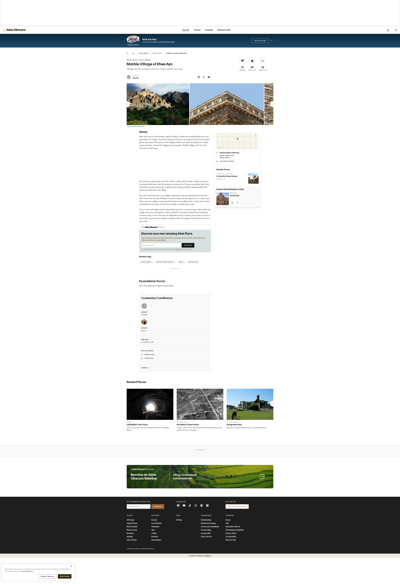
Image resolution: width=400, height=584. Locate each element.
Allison (143, 331)
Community (206, 515)
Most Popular (132, 526)
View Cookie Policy (27, 571)
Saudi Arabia (234, 195)
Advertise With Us (233, 526)
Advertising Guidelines (235, 530)
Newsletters (156, 540)
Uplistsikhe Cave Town (137, 424)
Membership (206, 520)
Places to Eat (132, 530)
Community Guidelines (210, 526)
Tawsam (135, 78)
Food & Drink (156, 523)
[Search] (396, 30)
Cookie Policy (231, 536)
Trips (178, 515)
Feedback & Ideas (208, 523)
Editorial (155, 515)
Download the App (238, 506)
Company (230, 515)
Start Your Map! (260, 41)
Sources (144, 368)
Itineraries (155, 526)
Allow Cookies (64, 576)
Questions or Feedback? (200, 555)
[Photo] (253, 178)
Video (153, 533)
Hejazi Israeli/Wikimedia (136, 126)
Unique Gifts (206, 533)
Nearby (130, 536)
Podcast (154, 536)
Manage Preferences (47, 576)
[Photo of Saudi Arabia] (222, 199)
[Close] (71, 566)
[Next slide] (273, 104)
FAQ (227, 523)
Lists (153, 530)
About (228, 520)
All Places (130, 520)
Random (130, 533)
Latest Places (132, 523)
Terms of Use (189, 249)
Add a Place (132, 540)
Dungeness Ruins (234, 424)
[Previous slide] (127, 104)
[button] (242, 61)
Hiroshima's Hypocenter (188, 424)
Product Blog (206, 530)
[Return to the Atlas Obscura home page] (14, 30)
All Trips (179, 520)
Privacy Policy (179, 249)
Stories (154, 520)
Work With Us (206, 536)
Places (130, 515)
